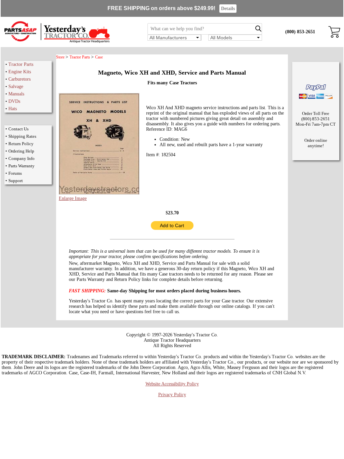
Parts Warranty (21, 165)
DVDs (14, 101)
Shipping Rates (22, 136)
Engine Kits (19, 71)
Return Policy (21, 143)
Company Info (21, 158)
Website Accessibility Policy (172, 383)
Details (228, 8)
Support (15, 180)
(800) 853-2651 (300, 31)
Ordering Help (21, 151)
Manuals (16, 93)
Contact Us (18, 128)
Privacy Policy (172, 394)
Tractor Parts (20, 64)
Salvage (15, 86)
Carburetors (19, 79)
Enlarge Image (73, 198)
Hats (12, 108)
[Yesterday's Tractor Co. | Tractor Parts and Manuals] (56, 41)
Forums (15, 173)
